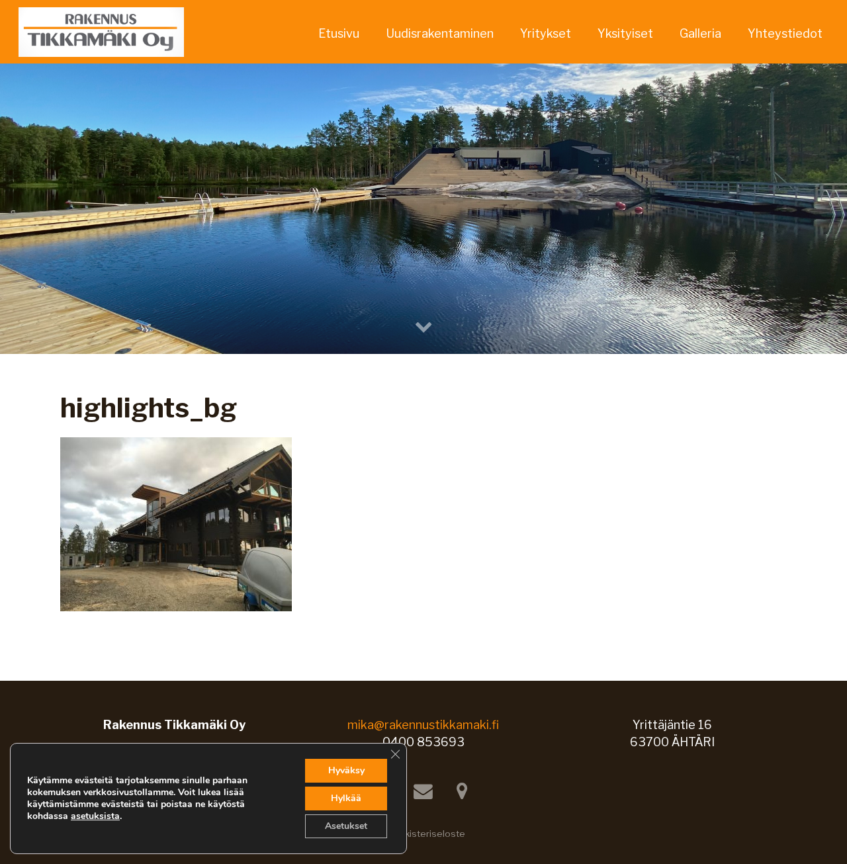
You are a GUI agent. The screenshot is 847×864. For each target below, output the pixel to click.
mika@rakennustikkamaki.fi (423, 725)
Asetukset (346, 826)
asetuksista (95, 816)
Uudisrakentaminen (440, 33)
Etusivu (338, 33)
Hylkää (346, 798)
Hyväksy (346, 770)
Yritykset (545, 33)
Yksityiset (625, 33)
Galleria (700, 33)
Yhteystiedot (785, 33)
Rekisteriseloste (428, 833)
